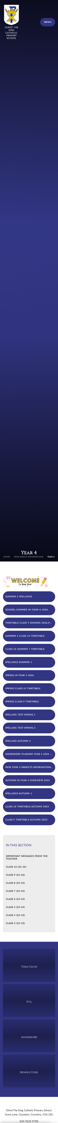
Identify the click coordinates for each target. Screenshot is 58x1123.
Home (6, 557)
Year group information (28, 557)
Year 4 (51, 557)
